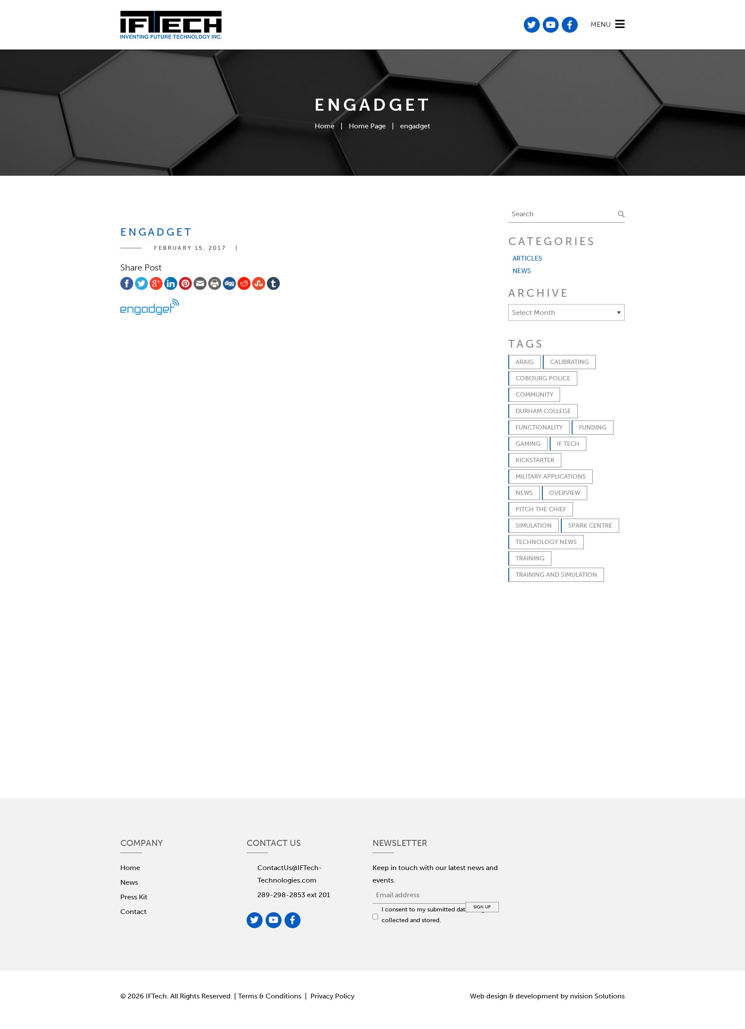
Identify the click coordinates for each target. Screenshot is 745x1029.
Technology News (546, 542)
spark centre (590, 525)
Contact (133, 912)
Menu (601, 24)
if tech (568, 444)
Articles (527, 258)
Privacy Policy (332, 996)
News (522, 271)
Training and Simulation (556, 574)
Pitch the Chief (541, 509)
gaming (528, 444)
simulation (534, 525)
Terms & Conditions (270, 996)
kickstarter (535, 460)
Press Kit (133, 897)
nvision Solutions (597, 996)
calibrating (569, 362)
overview (564, 493)
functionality (539, 427)
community (534, 394)
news (524, 493)
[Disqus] (286, 433)
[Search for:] (566, 214)
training (530, 558)
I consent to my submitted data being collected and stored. (433, 915)
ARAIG (525, 362)
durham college (543, 411)
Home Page (367, 126)
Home (325, 126)
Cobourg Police (543, 378)
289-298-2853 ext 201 (293, 895)
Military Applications (551, 476)
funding (593, 427)
